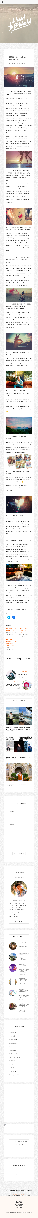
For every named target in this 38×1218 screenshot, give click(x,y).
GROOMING (12, 1039)
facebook (11, 658)
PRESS (11, 1060)
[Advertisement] (19, 1104)
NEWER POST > (16, 681)
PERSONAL (13, 56)
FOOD (10, 1036)
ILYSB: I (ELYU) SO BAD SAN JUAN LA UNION (24, 630)
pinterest (26, 658)
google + (19, 660)
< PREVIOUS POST (22, 671)
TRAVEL (11, 1071)
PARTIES (11, 1050)
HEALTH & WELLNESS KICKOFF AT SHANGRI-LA (13, 686)
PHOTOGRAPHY (13, 1057)
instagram (19, 1204)
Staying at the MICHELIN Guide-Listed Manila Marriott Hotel (24, 956)
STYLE (11, 1064)
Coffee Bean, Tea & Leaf (20, 559)
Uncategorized (13, 1075)
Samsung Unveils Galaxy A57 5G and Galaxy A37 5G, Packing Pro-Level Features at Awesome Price (24, 993)
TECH (10, 1067)
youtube (19, 1207)
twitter (19, 658)
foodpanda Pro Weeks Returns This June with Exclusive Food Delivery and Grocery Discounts (24, 968)
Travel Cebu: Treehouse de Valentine (23, 944)
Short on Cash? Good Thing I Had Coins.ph (23, 980)
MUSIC (11, 1046)
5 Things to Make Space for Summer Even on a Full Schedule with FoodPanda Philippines (24, 1007)
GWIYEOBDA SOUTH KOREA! (16, 784)
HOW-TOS (12, 1043)
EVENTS (11, 1032)
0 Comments (21, 63)
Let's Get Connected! (19, 1194)
